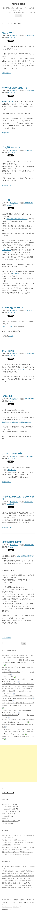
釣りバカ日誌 (8, 351)
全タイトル (5, 676)
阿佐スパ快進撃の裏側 (8, 724)
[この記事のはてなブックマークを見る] (5, 665)
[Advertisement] (18, 763)
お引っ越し (7, 200)
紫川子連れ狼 (14, 35)
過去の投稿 (6, 638)
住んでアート (8, 33)
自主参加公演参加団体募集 (24, 556)
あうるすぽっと (17, 274)
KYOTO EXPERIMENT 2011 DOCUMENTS (14, 866)
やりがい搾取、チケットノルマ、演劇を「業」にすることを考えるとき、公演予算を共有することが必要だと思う (18, 731)
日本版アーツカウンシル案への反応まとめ (14, 710)
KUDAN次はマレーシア (12, 307)
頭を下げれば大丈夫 (8, 736)
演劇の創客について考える (24, 698)
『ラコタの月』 (21, 369)
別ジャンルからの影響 (12, 453)
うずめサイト (6, 250)
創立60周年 (7, 396)
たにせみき (11, 37)
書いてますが (12, 470)
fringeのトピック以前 (8, 804)
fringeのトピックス (8, 101)
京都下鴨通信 (6, 816)
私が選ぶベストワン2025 (9, 840)
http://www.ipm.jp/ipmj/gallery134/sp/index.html (16, 422)
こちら (11, 336)
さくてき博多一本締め (8, 806)
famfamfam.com (6, 909)
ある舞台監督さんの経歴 (9, 667)
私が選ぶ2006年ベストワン (10, 715)
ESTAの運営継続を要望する (14, 88)
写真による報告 (7, 326)
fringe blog (18, 3)
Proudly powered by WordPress (10, 907)
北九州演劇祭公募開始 (12, 542)
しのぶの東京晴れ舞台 (8, 809)
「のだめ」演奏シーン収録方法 (11, 672)
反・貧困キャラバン (11, 147)
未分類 (4, 818)
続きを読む (6, 73)
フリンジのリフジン (11, 681)
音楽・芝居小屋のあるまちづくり (17, 219)
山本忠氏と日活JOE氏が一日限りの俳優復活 (15, 679)
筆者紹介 (4, 700)
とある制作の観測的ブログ (10, 811)
